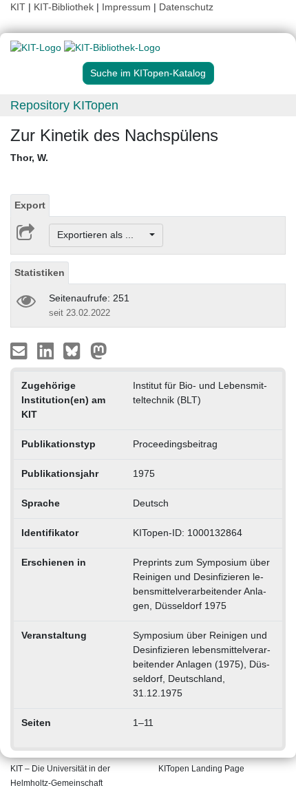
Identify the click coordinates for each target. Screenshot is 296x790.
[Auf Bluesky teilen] (75, 349)
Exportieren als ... (102, 234)
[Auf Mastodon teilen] (98, 349)
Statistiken (39, 272)
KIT (17, 6)
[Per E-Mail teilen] (20, 349)
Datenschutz (186, 6)
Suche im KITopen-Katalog (148, 72)
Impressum (126, 6)
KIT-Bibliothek (65, 6)
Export (29, 205)
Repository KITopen (64, 105)
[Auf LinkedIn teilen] (47, 349)
